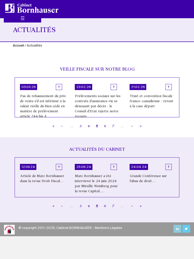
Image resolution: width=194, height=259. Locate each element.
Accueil (18, 46)
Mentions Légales (108, 228)
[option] (42, 97)
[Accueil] (33, 8)
